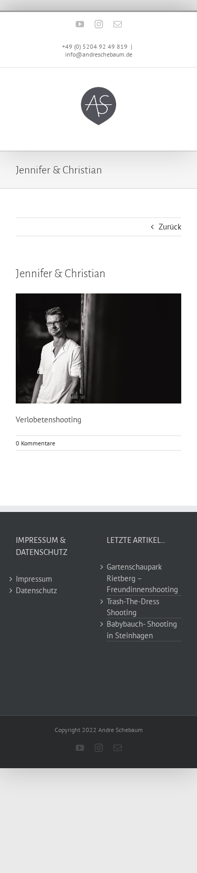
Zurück (170, 227)
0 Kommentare (35, 443)
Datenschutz (36, 590)
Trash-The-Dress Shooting (133, 606)
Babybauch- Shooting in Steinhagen (142, 629)
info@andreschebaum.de (98, 54)
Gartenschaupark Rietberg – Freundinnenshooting (142, 578)
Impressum (34, 579)
